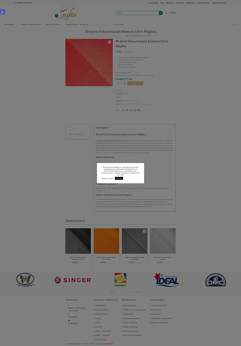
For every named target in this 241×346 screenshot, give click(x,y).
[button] (2, 11)
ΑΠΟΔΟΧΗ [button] (119, 178)
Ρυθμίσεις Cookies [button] (107, 178)
